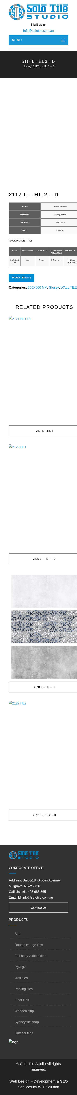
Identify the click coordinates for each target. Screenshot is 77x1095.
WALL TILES (21, 978)
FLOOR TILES (22, 1000)
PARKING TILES (24, 989)
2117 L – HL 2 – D (43, 66)
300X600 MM (37, 287)
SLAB (18, 934)
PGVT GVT (20, 967)
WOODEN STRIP (24, 1011)
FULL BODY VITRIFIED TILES (30, 956)
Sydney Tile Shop (27, 1022)
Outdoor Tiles (24, 1033)
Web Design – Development (32, 1081)
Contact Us (38, 907)
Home (26, 66)
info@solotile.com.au (38, 30)
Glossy (54, 287)
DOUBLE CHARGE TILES (29, 945)
